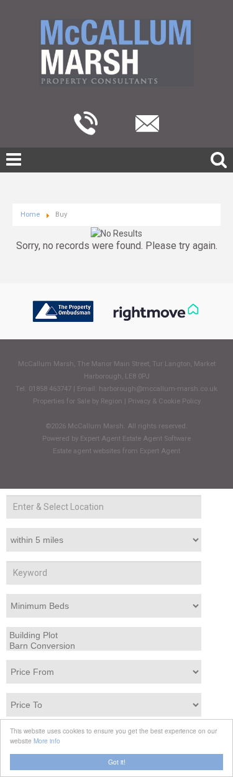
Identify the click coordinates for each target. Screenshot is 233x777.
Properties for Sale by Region (77, 401)
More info (47, 740)
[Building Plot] (102, 635)
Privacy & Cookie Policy (164, 401)
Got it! (117, 761)
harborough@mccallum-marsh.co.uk (158, 389)
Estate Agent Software (156, 439)
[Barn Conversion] (102, 646)
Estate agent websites (87, 451)
